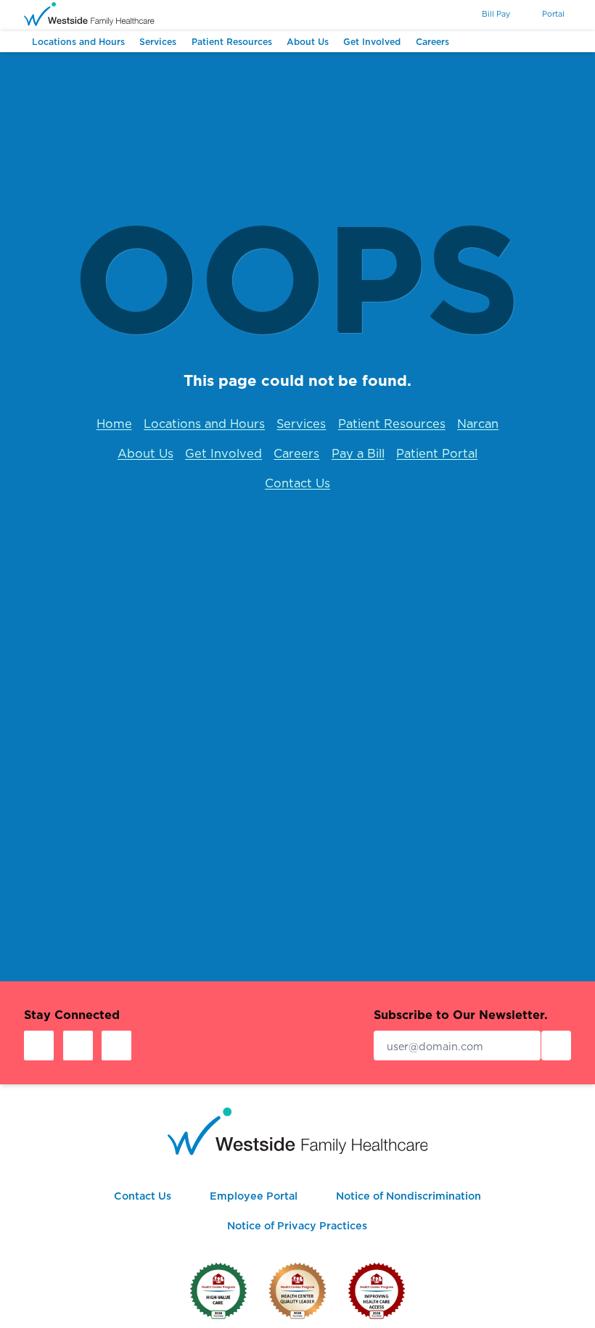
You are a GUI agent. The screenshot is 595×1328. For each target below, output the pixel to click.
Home (114, 423)
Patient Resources (392, 423)
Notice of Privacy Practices (297, 1225)
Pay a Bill (358, 453)
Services (301, 423)
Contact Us (297, 482)
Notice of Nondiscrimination (408, 1196)
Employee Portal (254, 1196)
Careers (296, 453)
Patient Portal (436, 453)
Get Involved (223, 453)
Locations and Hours (204, 423)
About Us (145, 453)
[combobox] (444, 15)
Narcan (477, 423)
